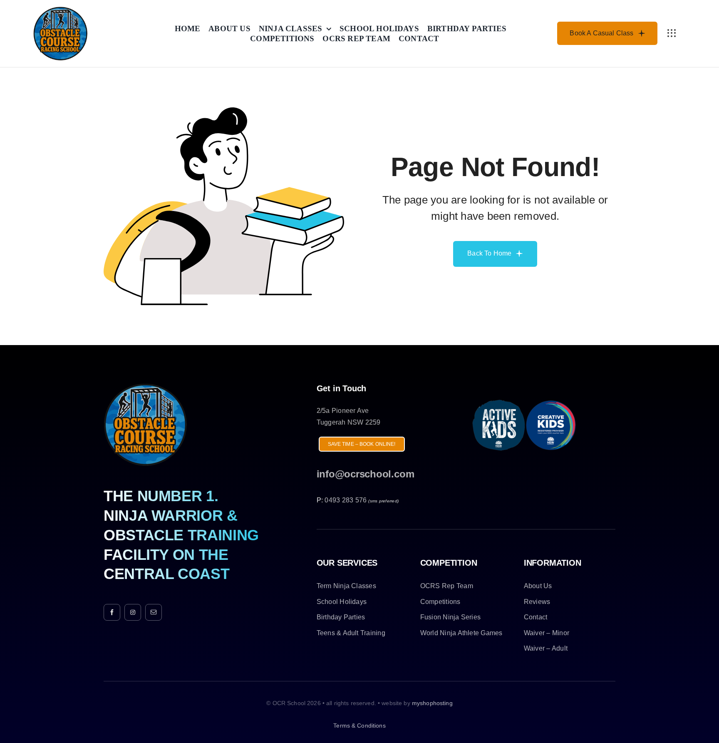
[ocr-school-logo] (60, 9)
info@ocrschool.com (365, 474)
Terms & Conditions (359, 725)
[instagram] (132, 612)
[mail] (153, 612)
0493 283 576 (346, 500)
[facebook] (112, 612)
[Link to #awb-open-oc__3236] (671, 33)
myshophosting (432, 703)
